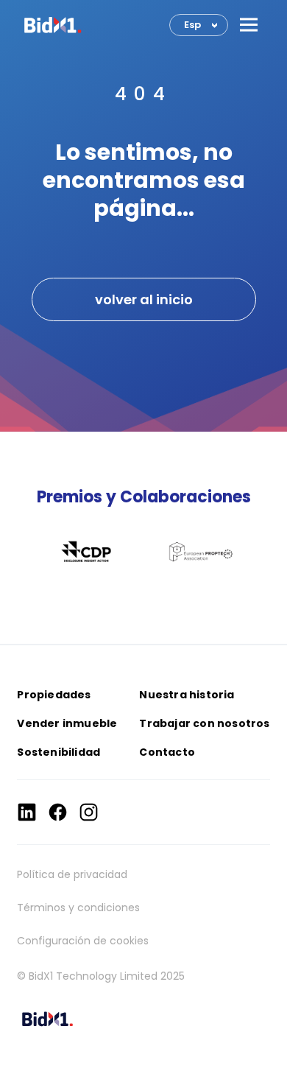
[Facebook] (58, 812)
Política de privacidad (72, 874)
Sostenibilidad (58, 752)
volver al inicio (144, 299)
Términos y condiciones (78, 907)
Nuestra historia (186, 694)
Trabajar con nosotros (204, 723)
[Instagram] (89, 812)
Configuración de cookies (83, 940)
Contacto (167, 752)
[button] (249, 25)
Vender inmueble (67, 723)
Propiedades (54, 694)
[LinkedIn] (27, 812)
